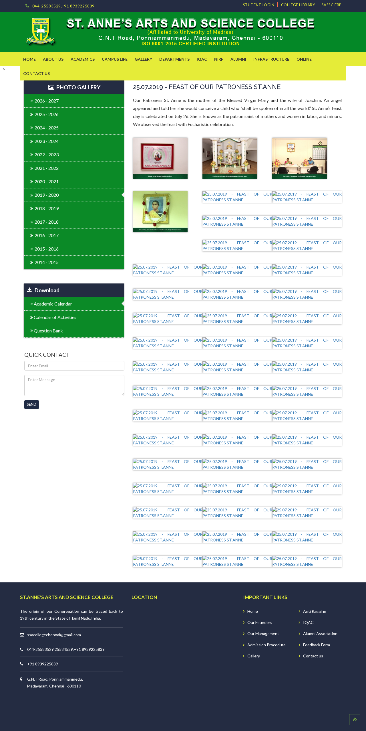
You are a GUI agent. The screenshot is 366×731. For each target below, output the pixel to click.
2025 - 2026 (46, 114)
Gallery (253, 655)
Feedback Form (316, 644)
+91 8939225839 (42, 663)
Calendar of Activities (54, 317)
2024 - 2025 (46, 127)
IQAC (308, 622)
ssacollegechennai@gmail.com (54, 634)
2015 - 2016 (46, 248)
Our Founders (259, 622)
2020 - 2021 (46, 181)
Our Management (263, 633)
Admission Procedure (266, 644)
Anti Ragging (314, 611)
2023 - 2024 (46, 141)
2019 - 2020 (46, 195)
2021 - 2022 (46, 168)
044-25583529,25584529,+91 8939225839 (66, 649)
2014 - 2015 (46, 262)
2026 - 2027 (46, 100)
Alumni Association (320, 633)
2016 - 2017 (46, 235)
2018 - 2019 (46, 208)
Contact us (313, 655)
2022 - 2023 (46, 154)
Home (252, 611)
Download (45, 290)
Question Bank (48, 330)
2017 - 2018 (46, 221)
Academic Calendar (52, 303)
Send (31, 404)
